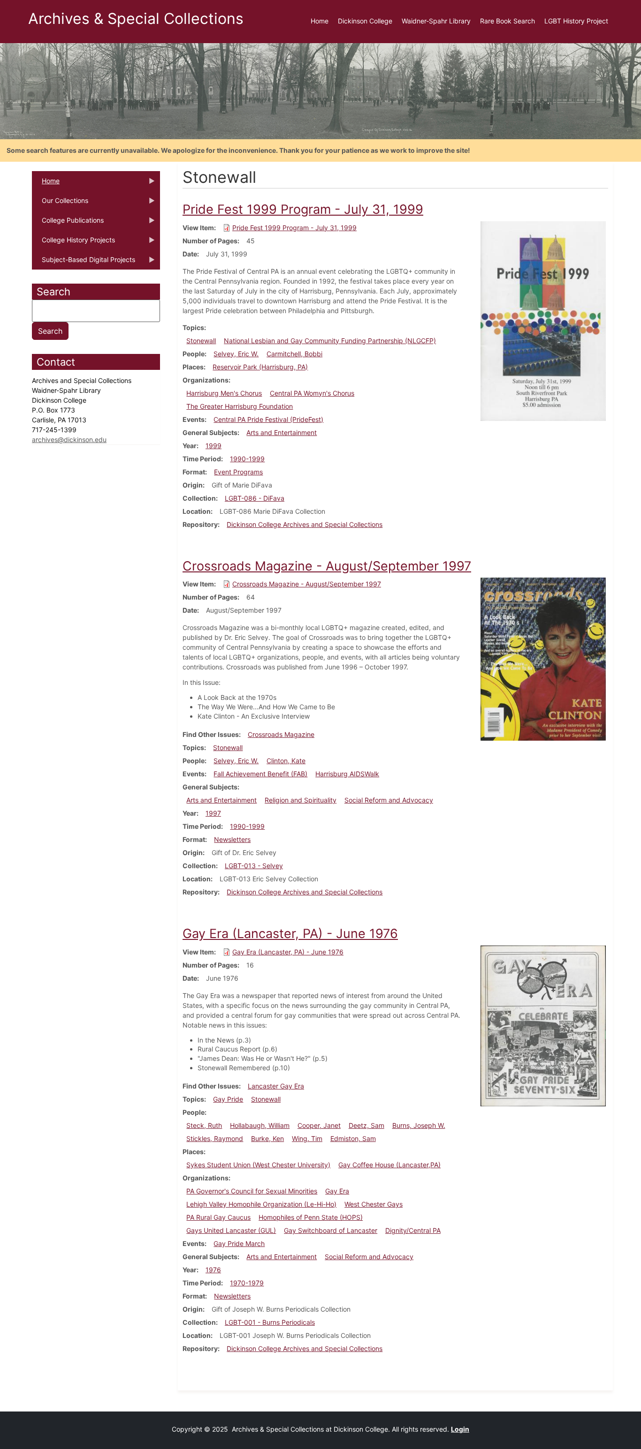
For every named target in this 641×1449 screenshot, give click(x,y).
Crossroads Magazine (281, 734)
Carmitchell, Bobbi (294, 354)
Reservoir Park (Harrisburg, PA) (260, 367)
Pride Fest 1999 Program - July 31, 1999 (294, 228)
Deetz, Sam (366, 1125)
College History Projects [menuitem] (73, 243)
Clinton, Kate (286, 761)
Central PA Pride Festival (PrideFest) (268, 419)
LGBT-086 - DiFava (254, 498)
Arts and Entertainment (281, 432)
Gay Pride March (239, 1243)
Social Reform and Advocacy (388, 800)
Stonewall (201, 341)
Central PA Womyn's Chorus (312, 393)
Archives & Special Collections (136, 18)
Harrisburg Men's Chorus (224, 393)
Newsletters (232, 839)
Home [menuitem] (319, 21)
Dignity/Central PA (413, 1230)
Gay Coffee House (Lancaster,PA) (389, 1165)
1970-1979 (247, 1283)
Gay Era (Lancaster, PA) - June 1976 (287, 952)
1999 (213, 446)
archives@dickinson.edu (69, 439)
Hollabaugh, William (260, 1125)
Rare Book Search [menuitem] (507, 21)
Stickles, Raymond (214, 1138)
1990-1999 (247, 459)
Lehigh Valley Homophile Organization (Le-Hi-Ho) (261, 1204)
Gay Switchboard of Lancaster (330, 1230)
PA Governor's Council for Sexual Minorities (251, 1191)
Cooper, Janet (319, 1125)
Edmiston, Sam (353, 1138)
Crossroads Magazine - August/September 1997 (306, 584)
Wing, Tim (307, 1138)
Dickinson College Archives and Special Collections (304, 524)
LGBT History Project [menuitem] (576, 21)
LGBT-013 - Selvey (254, 866)
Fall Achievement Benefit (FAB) (260, 774)
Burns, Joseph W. (418, 1125)
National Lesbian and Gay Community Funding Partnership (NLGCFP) (330, 341)
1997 (213, 813)
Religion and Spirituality (300, 800)
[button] (543, 320)
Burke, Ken (267, 1138)
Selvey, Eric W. (236, 354)
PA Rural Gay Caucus (218, 1217)
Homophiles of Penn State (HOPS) (311, 1217)
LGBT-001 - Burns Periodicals (270, 1322)
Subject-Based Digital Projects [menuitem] (83, 262)
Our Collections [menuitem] (60, 203)
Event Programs (238, 472)
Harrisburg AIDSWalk (347, 774)
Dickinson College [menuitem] (365, 21)
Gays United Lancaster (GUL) (231, 1230)
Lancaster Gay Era (276, 1086)
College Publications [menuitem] (68, 223)
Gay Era (337, 1191)
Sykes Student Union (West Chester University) (258, 1165)
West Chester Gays (373, 1204)
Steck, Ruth (204, 1125)
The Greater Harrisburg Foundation (239, 406)
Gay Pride (228, 1099)
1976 (213, 1270)
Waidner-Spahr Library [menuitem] (436, 21)
